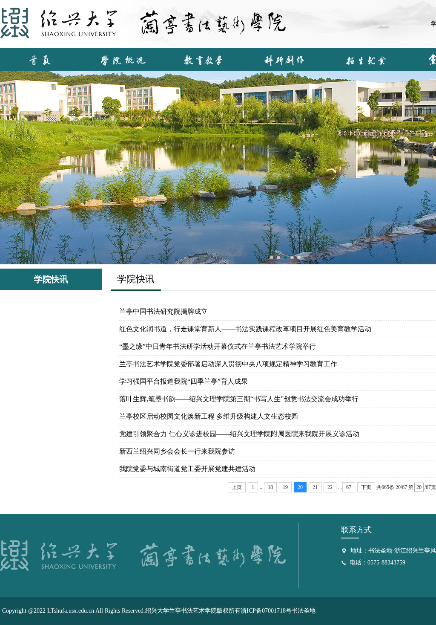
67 (348, 487)
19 (285, 487)
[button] (271, 257)
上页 (237, 487)
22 (330, 487)
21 (315, 487)
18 (270, 487)
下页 (366, 487)
